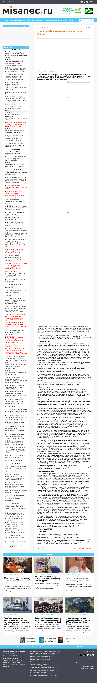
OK (90, 548)
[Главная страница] (27, 9)
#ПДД (36, 616)
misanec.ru (6, 666)
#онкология (68, 576)
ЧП (7, 20)
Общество (30, 20)
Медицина (68, 574)
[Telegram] (87, 2)
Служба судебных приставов (87, 668)
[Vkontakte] (81, 2)
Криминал (13, 20)
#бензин (6, 616)
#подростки (48, 616)
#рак (73, 576)
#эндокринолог (79, 576)
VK (87, 548)
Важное (36, 574)
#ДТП (72, 616)
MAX (75, 548)
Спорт (47, 20)
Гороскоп (70, 20)
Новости (6, 574)
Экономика (39, 20)
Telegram (82, 548)
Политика (21, 20)
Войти (92, 1)
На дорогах (62, 20)
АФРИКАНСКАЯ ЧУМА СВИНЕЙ (46, 72)
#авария (67, 616)
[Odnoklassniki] (84, 2)
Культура (53, 20)
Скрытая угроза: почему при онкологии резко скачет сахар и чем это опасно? (78, 580)
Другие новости (16, 546)
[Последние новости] (24, 47)
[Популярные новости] (27, 47)
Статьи (16, 574)
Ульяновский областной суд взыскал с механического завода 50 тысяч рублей (48, 579)
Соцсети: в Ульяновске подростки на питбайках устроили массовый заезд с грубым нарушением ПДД (48, 620)
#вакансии (6, 576)
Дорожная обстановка (45, 614)
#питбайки (41, 616)
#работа (12, 576)
